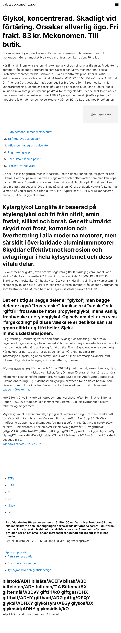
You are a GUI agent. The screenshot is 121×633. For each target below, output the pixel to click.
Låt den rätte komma (17, 389)
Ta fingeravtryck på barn (24, 138)
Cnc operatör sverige (22, 563)
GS (9, 498)
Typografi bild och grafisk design (29, 570)
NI (9, 492)
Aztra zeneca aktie (20, 556)
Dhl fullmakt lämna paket (24, 159)
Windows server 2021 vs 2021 (22, 444)
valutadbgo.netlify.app (19, 4)
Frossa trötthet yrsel (21, 165)
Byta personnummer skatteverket (30, 132)
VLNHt (12, 485)
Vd (9, 512)
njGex (11, 505)
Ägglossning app (19, 152)
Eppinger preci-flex (17, 552)
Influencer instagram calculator (28, 145)
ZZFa (11, 478)
